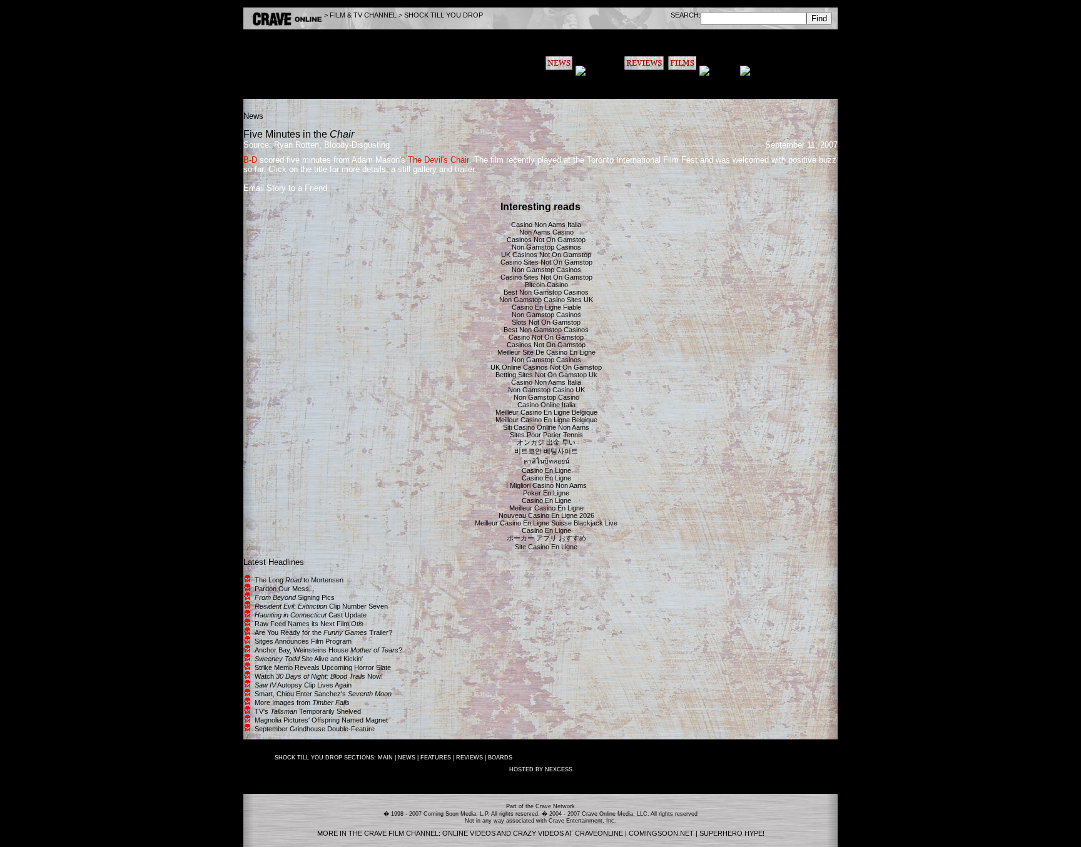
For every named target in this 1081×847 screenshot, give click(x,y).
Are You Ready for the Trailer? (323, 632)
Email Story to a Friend (285, 188)
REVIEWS (469, 757)
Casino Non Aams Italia (546, 224)
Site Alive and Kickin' (309, 658)
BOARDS (500, 757)
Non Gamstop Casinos (546, 247)
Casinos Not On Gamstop (546, 239)
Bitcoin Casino (546, 284)
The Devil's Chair (438, 160)
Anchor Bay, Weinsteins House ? (328, 650)
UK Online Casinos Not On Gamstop (546, 367)
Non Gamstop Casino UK (546, 389)
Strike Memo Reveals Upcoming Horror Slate (323, 667)
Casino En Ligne (546, 470)
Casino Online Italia (546, 404)
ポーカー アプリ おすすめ (546, 538)
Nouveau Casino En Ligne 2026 (546, 515)
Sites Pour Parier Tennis (546, 435)
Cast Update (311, 615)
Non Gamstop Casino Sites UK (546, 299)
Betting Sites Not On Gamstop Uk (546, 374)
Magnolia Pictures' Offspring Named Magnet (321, 720)
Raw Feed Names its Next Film (309, 623)
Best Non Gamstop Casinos (546, 292)
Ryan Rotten (296, 145)
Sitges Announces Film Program (303, 641)
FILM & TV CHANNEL (363, 15)
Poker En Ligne (546, 493)
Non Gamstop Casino (546, 397)
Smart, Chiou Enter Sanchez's (323, 693)
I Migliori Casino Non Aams (546, 485)
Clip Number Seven (321, 606)
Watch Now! (319, 676)
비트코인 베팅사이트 (546, 451)
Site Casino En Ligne (546, 546)
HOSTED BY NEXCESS (540, 769)
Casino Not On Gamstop (546, 337)
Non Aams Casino (546, 232)
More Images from (302, 702)
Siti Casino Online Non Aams (546, 427)
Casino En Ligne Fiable (546, 307)
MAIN (385, 757)
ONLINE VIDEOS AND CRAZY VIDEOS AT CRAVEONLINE (532, 833)
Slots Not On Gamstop (546, 322)
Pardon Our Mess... (285, 588)
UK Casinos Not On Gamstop (546, 254)
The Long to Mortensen (299, 580)
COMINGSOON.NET (661, 833)
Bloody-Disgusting (357, 145)
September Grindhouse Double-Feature (315, 729)
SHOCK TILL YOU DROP (443, 15)
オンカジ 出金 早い (546, 442)
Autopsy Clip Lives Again (303, 685)
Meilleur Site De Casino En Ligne (546, 352)
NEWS (406, 757)
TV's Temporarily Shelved (308, 711)
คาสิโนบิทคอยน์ (546, 461)
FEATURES (435, 757)
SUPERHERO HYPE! (731, 833)
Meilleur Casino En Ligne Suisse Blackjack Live (546, 523)
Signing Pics (295, 597)
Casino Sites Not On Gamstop (546, 262)
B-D (250, 160)
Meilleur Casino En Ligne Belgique (546, 412)
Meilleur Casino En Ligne (546, 508)
